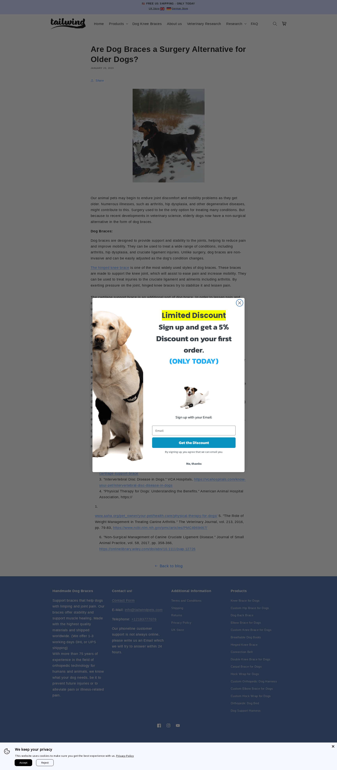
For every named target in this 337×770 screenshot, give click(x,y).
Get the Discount (194, 443)
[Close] (333, 746)
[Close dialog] (239, 302)
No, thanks (194, 463)
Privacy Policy (125, 756)
